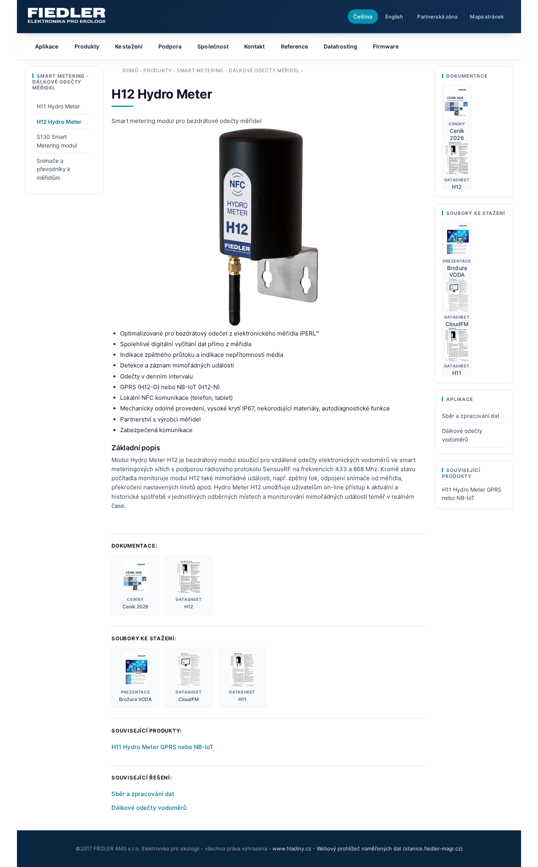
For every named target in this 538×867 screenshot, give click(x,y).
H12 (188, 607)
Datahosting (340, 46)
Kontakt (254, 46)
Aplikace (47, 46)
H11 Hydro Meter (58, 106)
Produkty (157, 70)
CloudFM (188, 699)
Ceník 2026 (135, 607)
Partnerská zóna (437, 16)
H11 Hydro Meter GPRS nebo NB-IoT (162, 747)
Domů (130, 70)
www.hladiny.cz (292, 848)
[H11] (242, 669)
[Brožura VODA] (135, 669)
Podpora (170, 46)
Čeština (363, 16)
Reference (294, 46)
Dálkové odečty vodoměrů (149, 807)
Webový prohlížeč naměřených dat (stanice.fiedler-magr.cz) (390, 848)
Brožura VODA (135, 699)
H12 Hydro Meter (59, 121)
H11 (242, 699)
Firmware (386, 46)
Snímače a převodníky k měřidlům (53, 169)
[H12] (189, 577)
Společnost (212, 46)
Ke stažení (129, 46)
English (394, 16)
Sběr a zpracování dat (142, 794)
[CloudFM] (189, 669)
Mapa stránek (487, 16)
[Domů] (66, 15)
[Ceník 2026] (135, 577)
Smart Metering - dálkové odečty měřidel (238, 70)
